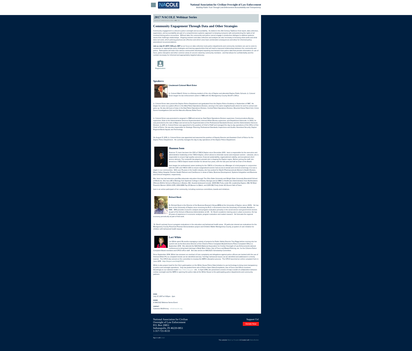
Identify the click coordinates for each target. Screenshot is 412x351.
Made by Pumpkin (233, 340)
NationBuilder (254, 340)
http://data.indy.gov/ (185, 270)
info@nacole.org (176, 309)
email (163, 338)
